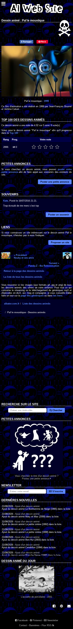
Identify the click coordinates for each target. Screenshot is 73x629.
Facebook (22, 620)
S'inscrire (57, 491)
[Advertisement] (36, 362)
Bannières (34, 625)
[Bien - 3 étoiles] (45, 147)
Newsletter (52, 620)
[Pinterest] (61, 606)
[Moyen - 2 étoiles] (40, 147)
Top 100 (14, 133)
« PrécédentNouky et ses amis (24, 256)
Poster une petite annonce (54, 181)
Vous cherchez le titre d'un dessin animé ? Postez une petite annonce (36, 477)
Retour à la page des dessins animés (24, 271)
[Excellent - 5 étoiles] (57, 147)
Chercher (57, 410)
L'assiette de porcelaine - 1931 (36, 596)
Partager (27, 41)
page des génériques (32, 295)
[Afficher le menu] (3, 4)
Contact (23, 625)
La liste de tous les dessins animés (23, 277)
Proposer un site (60, 242)
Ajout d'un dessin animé (27, 506)
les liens (57, 295)
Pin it (43, 41)
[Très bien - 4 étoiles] (51, 147)
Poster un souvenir (58, 214)
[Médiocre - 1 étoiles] (34, 147)
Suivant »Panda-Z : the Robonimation (43, 264)
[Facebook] (54, 606)
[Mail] (69, 606)
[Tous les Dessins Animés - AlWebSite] (36, 13)
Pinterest (37, 620)
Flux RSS (47, 625)
